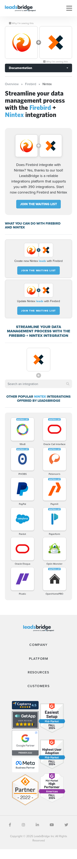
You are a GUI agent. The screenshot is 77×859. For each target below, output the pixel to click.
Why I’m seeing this (22, 23)
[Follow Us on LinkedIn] (37, 824)
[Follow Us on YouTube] (52, 824)
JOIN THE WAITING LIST (38, 204)
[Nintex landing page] (55, 42)
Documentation (20, 68)
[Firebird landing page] (21, 42)
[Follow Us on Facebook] (10, 824)
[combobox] (38, 383)
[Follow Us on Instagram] (23, 824)
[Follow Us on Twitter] (66, 824)
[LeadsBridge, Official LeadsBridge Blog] (20, 8)
